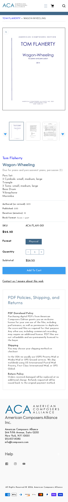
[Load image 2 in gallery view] (33, 131)
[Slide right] (63, 134)
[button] (45, 6)
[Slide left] (5, 134)
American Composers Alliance (48, 487)
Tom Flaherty (11, 18)
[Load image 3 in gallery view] (49, 131)
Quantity (8, 252)
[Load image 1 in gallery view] (16, 131)
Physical (33, 241)
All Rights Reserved (14, 487)
